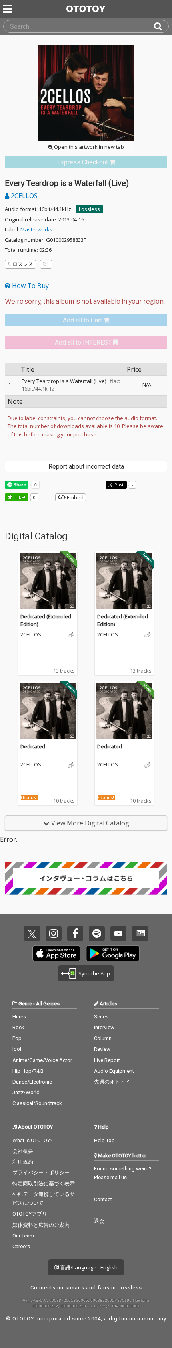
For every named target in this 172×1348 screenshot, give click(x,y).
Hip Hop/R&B (28, 1071)
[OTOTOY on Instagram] (54, 933)
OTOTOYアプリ (29, 1214)
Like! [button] (19, 497)
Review (102, 1049)
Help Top (104, 1140)
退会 (99, 1221)
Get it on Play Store (113, 953)
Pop (17, 1038)
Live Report (107, 1060)
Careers (21, 1246)
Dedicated (32, 746)
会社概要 (22, 1151)
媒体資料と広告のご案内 (41, 1225)
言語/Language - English (88, 1267)
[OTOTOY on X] (32, 933)
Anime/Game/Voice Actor (42, 1060)
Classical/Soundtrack (37, 1103)
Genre (25, 1004)
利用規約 (22, 1162)
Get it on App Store (56, 953)
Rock (18, 1027)
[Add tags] (46, 264)
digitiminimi (124, 1319)
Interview (104, 1027)
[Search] (161, 26)
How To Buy (29, 285)
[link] (86, 162)
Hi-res (19, 1017)
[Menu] (8, 9)
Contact (103, 1199)
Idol (16, 1049)
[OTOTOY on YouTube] (118, 933)
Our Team (23, 1236)
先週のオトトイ (112, 1082)
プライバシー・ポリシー (41, 1173)
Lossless (89, 209)
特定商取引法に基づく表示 (43, 1183)
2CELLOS (23, 195)
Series (101, 1017)
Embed (75, 497)
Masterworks (36, 229)
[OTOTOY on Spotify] (97, 933)
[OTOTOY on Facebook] (75, 933)
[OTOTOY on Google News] (140, 933)
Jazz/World (26, 1092)
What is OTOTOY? (32, 1140)
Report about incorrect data (86, 466)
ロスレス (22, 264)
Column (103, 1038)
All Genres (48, 1004)
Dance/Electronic (32, 1082)
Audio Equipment (114, 1071)
